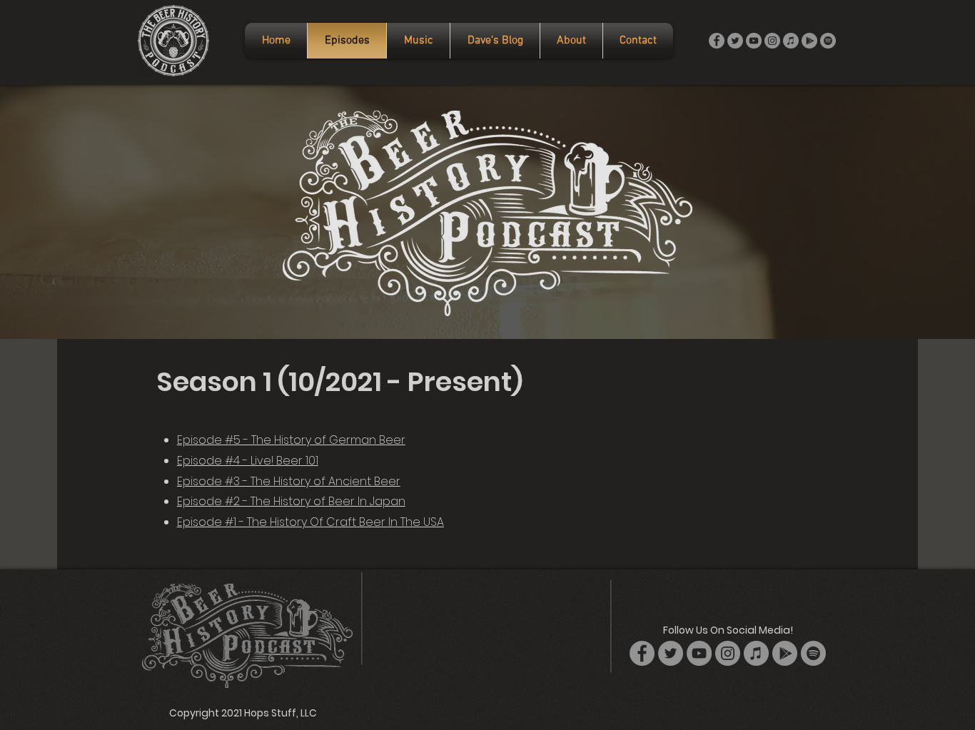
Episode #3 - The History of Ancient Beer (288, 481)
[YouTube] (754, 41)
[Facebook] (716, 41)
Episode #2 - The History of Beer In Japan (291, 501)
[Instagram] (772, 41)
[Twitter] (735, 41)
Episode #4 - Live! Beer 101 (247, 460)
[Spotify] (828, 41)
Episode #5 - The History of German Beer (291, 440)
